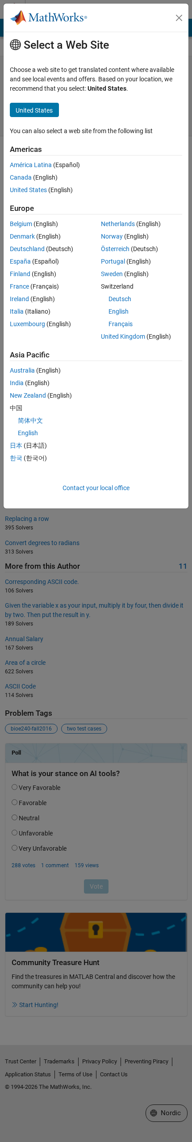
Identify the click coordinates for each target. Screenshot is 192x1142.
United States (28, 189)
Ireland (19, 298)
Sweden (112, 273)
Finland (20, 273)
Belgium (21, 223)
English (119, 311)
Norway (112, 236)
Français (121, 323)
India (17, 382)
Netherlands (118, 223)
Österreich (115, 248)
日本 (16, 445)
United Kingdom (123, 336)
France (19, 286)
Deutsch (120, 298)
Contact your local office (96, 487)
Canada (21, 177)
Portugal (113, 261)
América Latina (31, 164)
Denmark (22, 236)
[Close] (179, 18)
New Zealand (28, 395)
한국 (16, 458)
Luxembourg (27, 323)
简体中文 (30, 420)
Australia (22, 370)
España (20, 261)
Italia (17, 311)
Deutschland (27, 248)
